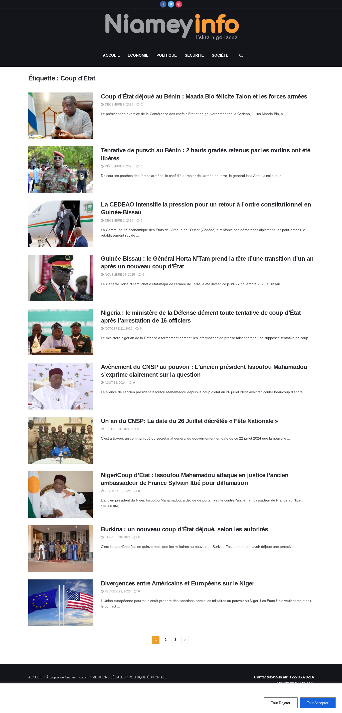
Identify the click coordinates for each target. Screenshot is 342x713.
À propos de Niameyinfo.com (67, 677)
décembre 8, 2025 (118, 166)
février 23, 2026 (117, 591)
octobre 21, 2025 (118, 328)
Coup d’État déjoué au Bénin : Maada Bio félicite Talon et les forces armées (204, 96)
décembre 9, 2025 (118, 104)
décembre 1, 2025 (118, 220)
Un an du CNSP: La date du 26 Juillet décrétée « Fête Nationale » (189, 421)
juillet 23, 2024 (116, 429)
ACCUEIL (111, 55)
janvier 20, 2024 (117, 537)
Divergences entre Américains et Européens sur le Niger (177, 583)
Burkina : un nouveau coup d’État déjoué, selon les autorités (184, 529)
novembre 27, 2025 (119, 274)
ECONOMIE (138, 55)
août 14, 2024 (115, 382)
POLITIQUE (166, 55)
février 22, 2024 (117, 491)
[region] (171, 698)
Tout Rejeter (280, 703)
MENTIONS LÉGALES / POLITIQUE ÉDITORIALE (129, 677)
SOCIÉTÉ (220, 55)
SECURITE (194, 55)
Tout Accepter (317, 703)
